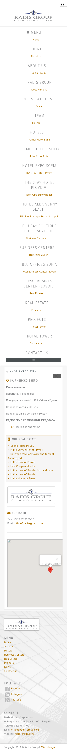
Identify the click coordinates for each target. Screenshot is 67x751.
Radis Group (39, 73)
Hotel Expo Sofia (38, 156)
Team (39, 106)
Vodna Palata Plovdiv (22, 445)
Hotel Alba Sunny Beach (39, 194)
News (7, 667)
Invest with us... (38, 89)
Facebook (16, 688)
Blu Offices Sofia (38, 255)
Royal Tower (39, 326)
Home (36, 39)
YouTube (15, 699)
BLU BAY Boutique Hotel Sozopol (39, 216)
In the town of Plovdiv (22, 474)
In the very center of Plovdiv (26, 449)
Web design (48, 747)
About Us (36, 56)
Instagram (16, 694)
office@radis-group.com (29, 523)
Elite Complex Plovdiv (22, 466)
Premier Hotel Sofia (39, 139)
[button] (50, 570)
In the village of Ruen (22, 478)
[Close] (57, 559)
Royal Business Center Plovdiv (39, 271)
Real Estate (36, 293)
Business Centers (36, 238)
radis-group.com (24, 733)
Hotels (36, 123)
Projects (36, 310)
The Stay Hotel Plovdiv (39, 173)
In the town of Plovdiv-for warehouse (31, 470)
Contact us (36, 343)
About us (9, 646)
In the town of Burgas (22, 462)
